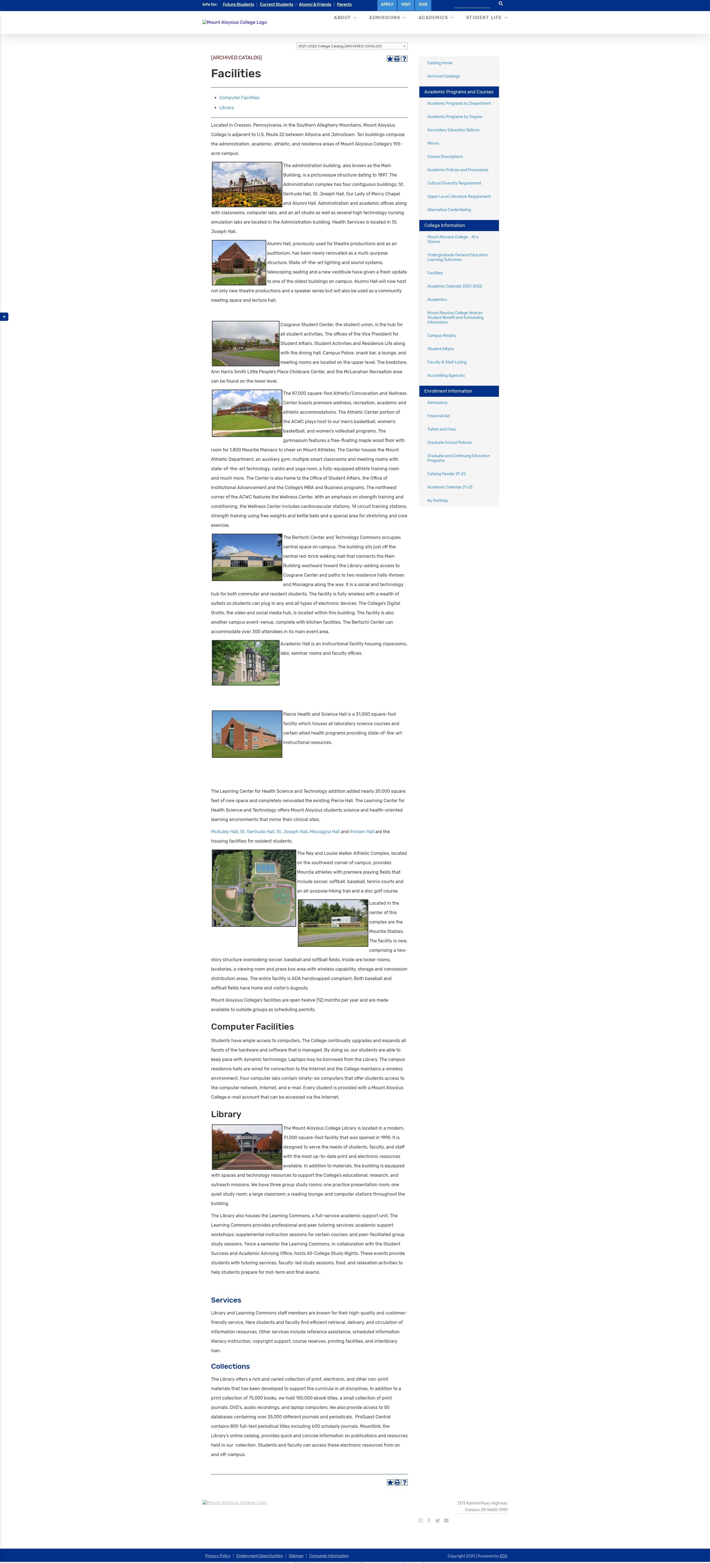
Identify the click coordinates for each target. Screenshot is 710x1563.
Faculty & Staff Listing (446, 362)
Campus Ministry (442, 335)
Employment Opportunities (259, 1556)
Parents (344, 4)
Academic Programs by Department (459, 103)
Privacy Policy (217, 1556)
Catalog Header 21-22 (446, 474)
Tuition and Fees (441, 429)
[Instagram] (420, 1520)
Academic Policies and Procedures (457, 170)
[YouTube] (446, 1520)
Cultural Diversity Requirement (454, 183)
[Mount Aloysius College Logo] (234, 22)
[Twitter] (437, 1520)
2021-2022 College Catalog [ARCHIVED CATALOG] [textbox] (340, 46)
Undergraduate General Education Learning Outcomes (457, 257)
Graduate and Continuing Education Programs (458, 458)
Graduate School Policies (449, 442)
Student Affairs (440, 349)
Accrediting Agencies (446, 375)
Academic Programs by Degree (454, 116)
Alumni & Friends (315, 4)
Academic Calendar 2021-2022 (454, 286)
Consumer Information (329, 1556)
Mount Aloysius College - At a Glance (452, 239)
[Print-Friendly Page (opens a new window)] (397, 59)
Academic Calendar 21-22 (450, 487)
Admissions (437, 402)
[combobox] (352, 46)
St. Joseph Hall (292, 831)
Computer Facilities (239, 97)
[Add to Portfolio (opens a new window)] (390, 59)
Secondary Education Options (453, 130)
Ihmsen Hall (362, 831)
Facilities (435, 273)
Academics (437, 299)
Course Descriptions (445, 156)
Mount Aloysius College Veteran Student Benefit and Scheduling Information (455, 318)
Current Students (276, 4)
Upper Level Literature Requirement (459, 196)
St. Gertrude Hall (257, 831)
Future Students (238, 4)
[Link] (321, 819)
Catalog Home (439, 63)
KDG (504, 1556)
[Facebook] (429, 1520)
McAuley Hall (224, 831)
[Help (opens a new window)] (404, 59)
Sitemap (296, 1556)
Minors (433, 143)
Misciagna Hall (325, 831)
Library (226, 107)
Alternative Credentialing (449, 210)
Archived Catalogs (443, 76)
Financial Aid (438, 416)
